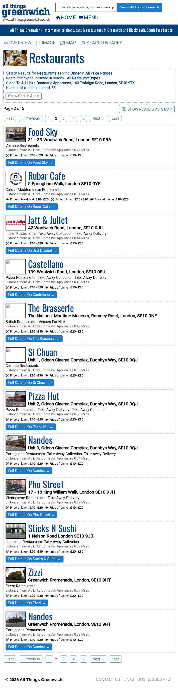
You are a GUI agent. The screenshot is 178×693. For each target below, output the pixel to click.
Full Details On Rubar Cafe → (31, 206)
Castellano (45, 264)
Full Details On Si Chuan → (29, 382)
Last (115, 118)
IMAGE (49, 43)
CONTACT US (108, 679)
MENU (88, 17)
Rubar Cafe (46, 176)
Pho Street (46, 484)
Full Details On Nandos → (29, 471)
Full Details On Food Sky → (30, 162)
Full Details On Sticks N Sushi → (34, 559)
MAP (71, 43)
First (10, 118)
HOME (65, 17)
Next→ (98, 118)
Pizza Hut (43, 396)
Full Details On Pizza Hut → (30, 427)
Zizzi (35, 572)
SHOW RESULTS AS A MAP (149, 109)
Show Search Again (23, 96)
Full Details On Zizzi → (27, 603)
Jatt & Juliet (48, 220)
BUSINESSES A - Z (154, 679)
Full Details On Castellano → (31, 294)
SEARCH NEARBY (104, 43)
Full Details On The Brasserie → (34, 338)
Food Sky (43, 132)
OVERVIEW (20, 43)
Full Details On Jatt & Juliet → (32, 250)
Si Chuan (42, 352)
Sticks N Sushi (52, 528)
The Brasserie (51, 308)
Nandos (40, 440)
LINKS (129, 679)
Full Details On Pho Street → (31, 515)
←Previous (31, 118)
